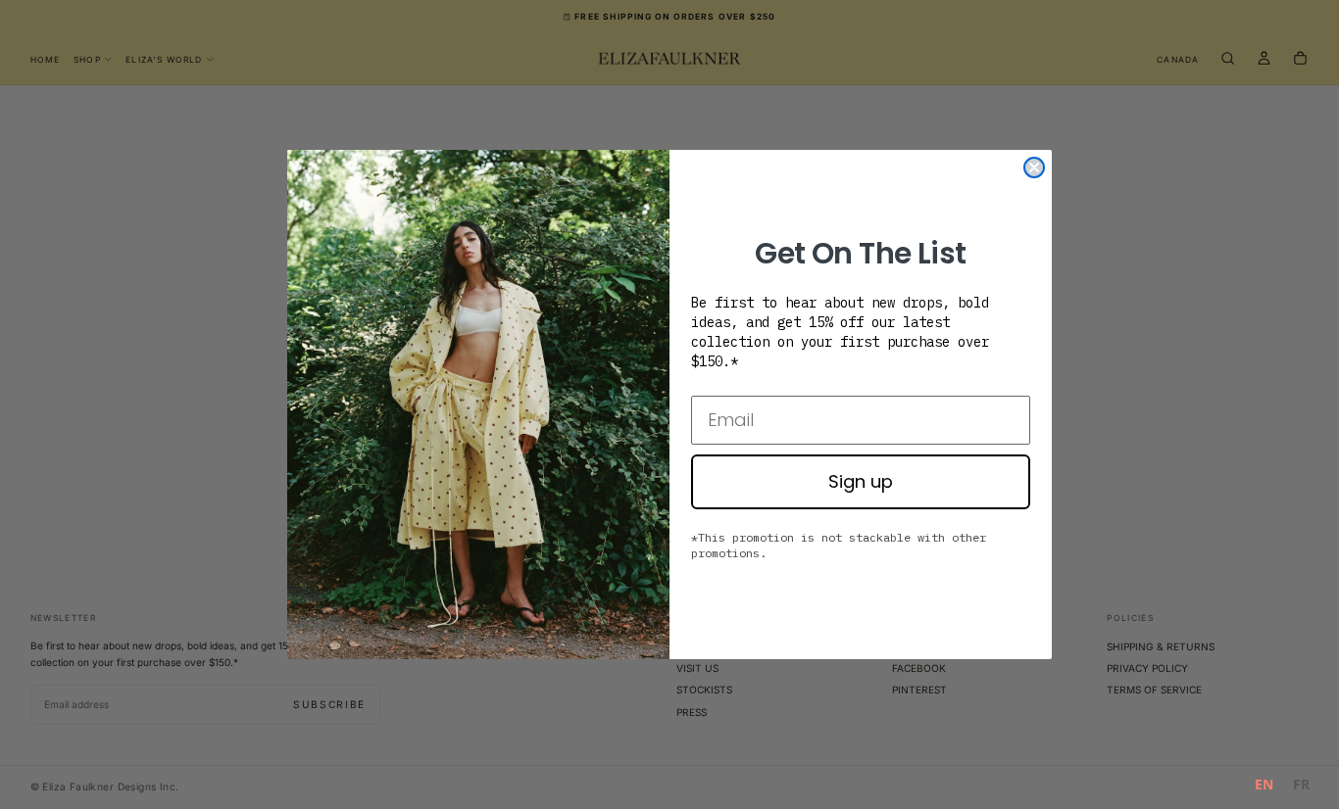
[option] (1301, 787)
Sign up (860, 481)
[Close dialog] (1034, 167)
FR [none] (1301, 784)
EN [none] (1264, 784)
